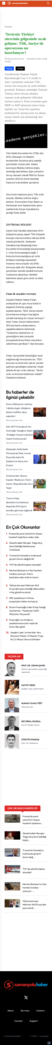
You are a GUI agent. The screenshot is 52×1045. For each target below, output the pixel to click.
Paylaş (9, 68)
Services (25, 1010)
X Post (20, 68)
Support (34, 1020)
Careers (40, 1010)
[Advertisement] (26, 778)
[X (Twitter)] (26, 997)
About (10, 1010)
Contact (18, 1020)
